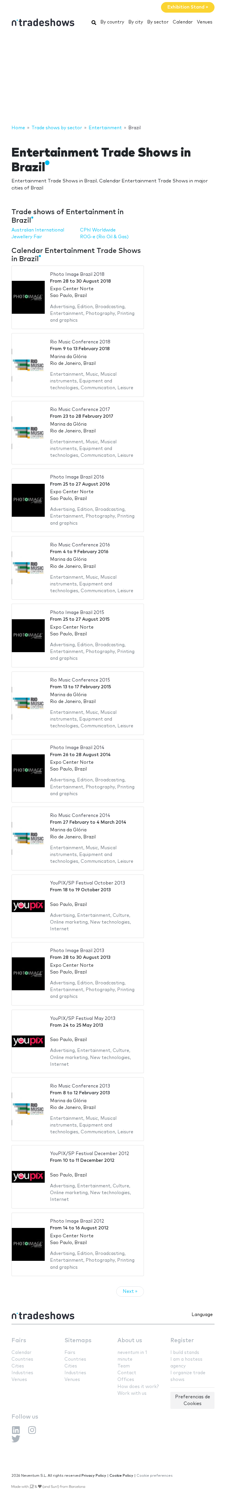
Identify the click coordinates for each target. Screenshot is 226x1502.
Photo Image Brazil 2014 (77, 748)
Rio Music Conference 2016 (80, 545)
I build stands (184, 1352)
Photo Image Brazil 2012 (77, 1221)
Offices (125, 1379)
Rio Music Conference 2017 (80, 409)
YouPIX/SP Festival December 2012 (89, 1154)
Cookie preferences (155, 1476)
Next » (130, 1291)
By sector (158, 22)
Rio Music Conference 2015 (80, 680)
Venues (204, 22)
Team (123, 1366)
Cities (17, 1366)
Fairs (18, 1340)
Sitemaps (78, 1340)
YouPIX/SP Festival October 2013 (87, 883)
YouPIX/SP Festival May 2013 (82, 1018)
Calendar (183, 22)
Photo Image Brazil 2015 (77, 612)
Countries (22, 1359)
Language (202, 1315)
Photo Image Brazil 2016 (77, 477)
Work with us (132, 1393)
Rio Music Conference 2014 (80, 815)
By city (135, 22)
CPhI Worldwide (98, 230)
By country (112, 22)
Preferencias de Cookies (192, 1400)
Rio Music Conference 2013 (80, 1086)
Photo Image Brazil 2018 (77, 274)
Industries (22, 1373)
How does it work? (138, 1386)
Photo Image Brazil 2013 (77, 951)
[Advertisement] (113, 77)
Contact (126, 1373)
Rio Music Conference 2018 (80, 342)
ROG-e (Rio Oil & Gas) (104, 237)
